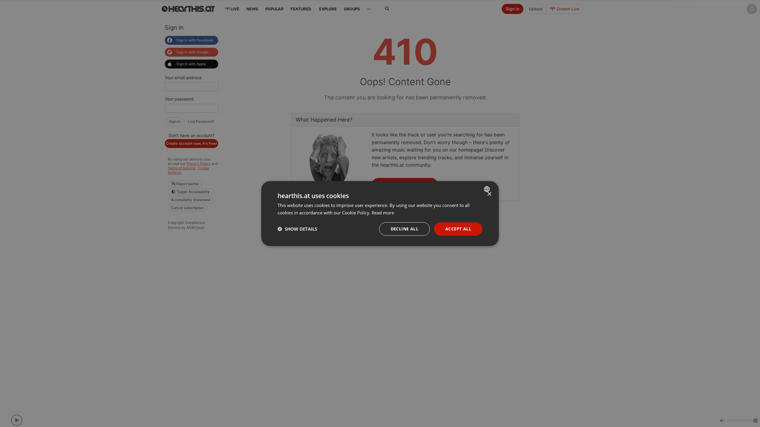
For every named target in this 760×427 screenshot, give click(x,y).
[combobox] (487, 189)
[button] (297, 229)
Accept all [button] (458, 229)
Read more (383, 213)
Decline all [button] (404, 229)
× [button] (489, 194)
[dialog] (380, 213)
